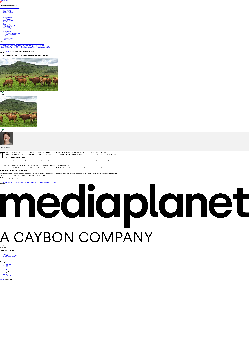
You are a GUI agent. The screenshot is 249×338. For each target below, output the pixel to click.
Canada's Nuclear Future (8, 20)
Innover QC (5, 269)
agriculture (2, 182)
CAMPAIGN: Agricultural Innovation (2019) (14, 182)
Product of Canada (6, 32)
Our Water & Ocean (7, 31)
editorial (31, 182)
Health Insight (5, 265)
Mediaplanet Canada (7, 264)
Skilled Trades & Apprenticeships (9, 34)
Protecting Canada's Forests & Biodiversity (11, 33)
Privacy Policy (2, 279)
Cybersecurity (5, 23)
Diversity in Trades (6, 24)
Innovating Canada (9, 8)
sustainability (45, 182)
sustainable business (52, 182)
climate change (26, 182)
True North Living (6, 266)
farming (40, 182)
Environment (5, 13)
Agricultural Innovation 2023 (9, 257)
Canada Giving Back (7, 18)
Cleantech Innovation (7, 253)
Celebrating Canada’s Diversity (9, 256)
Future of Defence (6, 27)
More (4, 14)
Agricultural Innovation (7, 17)
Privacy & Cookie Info (7, 275)
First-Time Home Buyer (7, 26)
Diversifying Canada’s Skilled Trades (10, 258)
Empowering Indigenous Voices (9, 25)
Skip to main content (4, 0)
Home (1, 51)
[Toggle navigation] (19, 8)
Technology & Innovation (8, 12)
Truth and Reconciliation (8, 38)
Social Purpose (6, 254)
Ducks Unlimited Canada (67, 160)
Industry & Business (7, 10)
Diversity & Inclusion (7, 11)
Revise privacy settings (8, 279)
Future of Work (6, 30)
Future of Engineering (7, 28)
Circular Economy (6, 21)
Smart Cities (5, 35)
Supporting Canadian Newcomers (9, 37)
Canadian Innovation (7, 19)
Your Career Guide (6, 268)
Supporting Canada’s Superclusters (10, 255)
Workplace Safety (6, 39)
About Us (5, 274)
